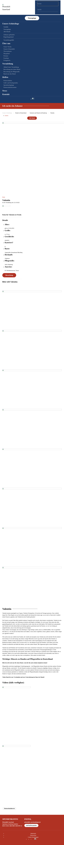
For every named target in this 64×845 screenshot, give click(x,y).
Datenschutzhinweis (9, 808)
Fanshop (6, 58)
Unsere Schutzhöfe (9, 49)
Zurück (6, 115)
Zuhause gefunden (9, 34)
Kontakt (6, 94)
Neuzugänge (32, 18)
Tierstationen (8, 51)
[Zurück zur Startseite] (6, 7)
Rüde (3, 197)
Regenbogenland (9, 37)
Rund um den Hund (10, 74)
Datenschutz (33, 835)
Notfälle (6, 27)
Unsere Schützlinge (10, 24)
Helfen (5, 77)
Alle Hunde (7, 31)
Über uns (6, 43)
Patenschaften (8, 80)
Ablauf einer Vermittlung (11, 67)
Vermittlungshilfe (9, 40)
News (4, 91)
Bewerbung (9, 275)
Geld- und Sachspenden (11, 83)
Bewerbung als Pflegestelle (12, 71)
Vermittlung (7, 64)
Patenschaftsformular (10, 87)
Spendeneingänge (9, 85)
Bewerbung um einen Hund (12, 69)
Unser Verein (7, 47)
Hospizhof (7, 53)
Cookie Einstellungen (33, 837)
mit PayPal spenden (31, 825)
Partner (6, 56)
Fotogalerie (7, 60)
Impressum (33, 833)
